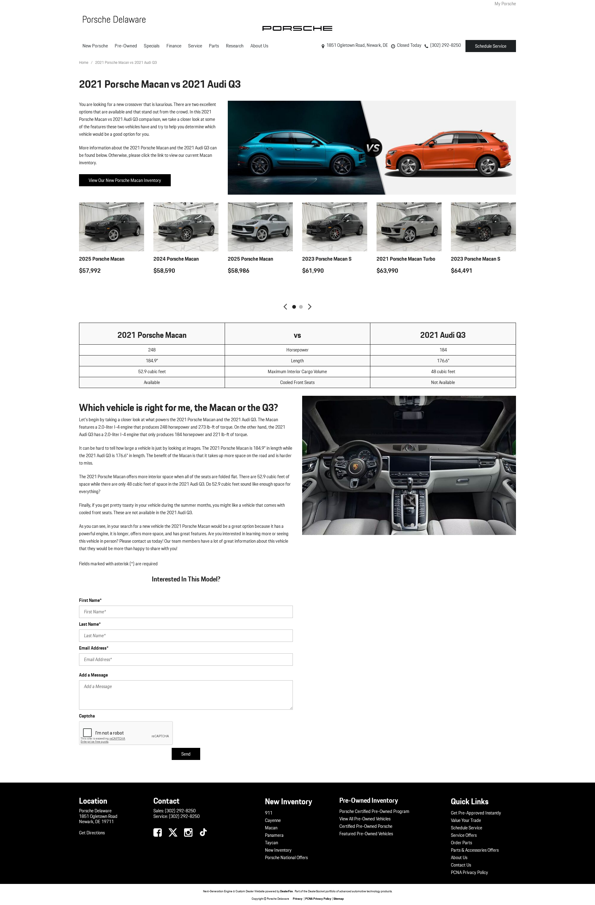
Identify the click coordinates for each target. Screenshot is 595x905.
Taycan (271, 842)
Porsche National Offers (286, 857)
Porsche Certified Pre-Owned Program (374, 811)
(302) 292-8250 (180, 810)
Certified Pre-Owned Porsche (365, 826)
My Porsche (505, 3)
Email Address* (93, 648)
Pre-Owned (126, 46)
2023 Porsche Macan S (326, 258)
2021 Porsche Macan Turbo (406, 258)
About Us (259, 46)
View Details (112, 286)
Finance (173, 46)
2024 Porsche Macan (176, 258)
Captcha (87, 716)
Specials (152, 46)
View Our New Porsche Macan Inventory (125, 180)
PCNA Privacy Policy (469, 872)
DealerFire (286, 891)
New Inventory (278, 850)
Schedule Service (490, 46)
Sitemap (338, 898)
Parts (214, 46)
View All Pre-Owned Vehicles (364, 819)
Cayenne (273, 820)
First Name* (90, 600)
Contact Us (461, 865)
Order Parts (461, 842)
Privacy (297, 898)
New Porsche (95, 46)
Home (84, 62)
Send (186, 754)
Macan (271, 828)
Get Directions (92, 833)
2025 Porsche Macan (102, 258)
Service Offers (464, 835)
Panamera (274, 835)
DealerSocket (316, 891)
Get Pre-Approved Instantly (476, 813)
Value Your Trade (466, 820)
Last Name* (90, 624)
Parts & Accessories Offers (475, 850)
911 (268, 813)
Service (195, 46)
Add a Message (93, 675)
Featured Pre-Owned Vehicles (366, 833)
